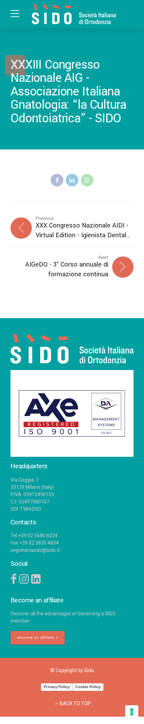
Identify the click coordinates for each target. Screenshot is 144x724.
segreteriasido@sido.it (35, 550)
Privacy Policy (57, 686)
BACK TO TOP (75, 703)
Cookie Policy (88, 686)
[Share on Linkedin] (72, 180)
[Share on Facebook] (57, 180)
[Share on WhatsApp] (87, 180)
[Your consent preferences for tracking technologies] (131, 711)
